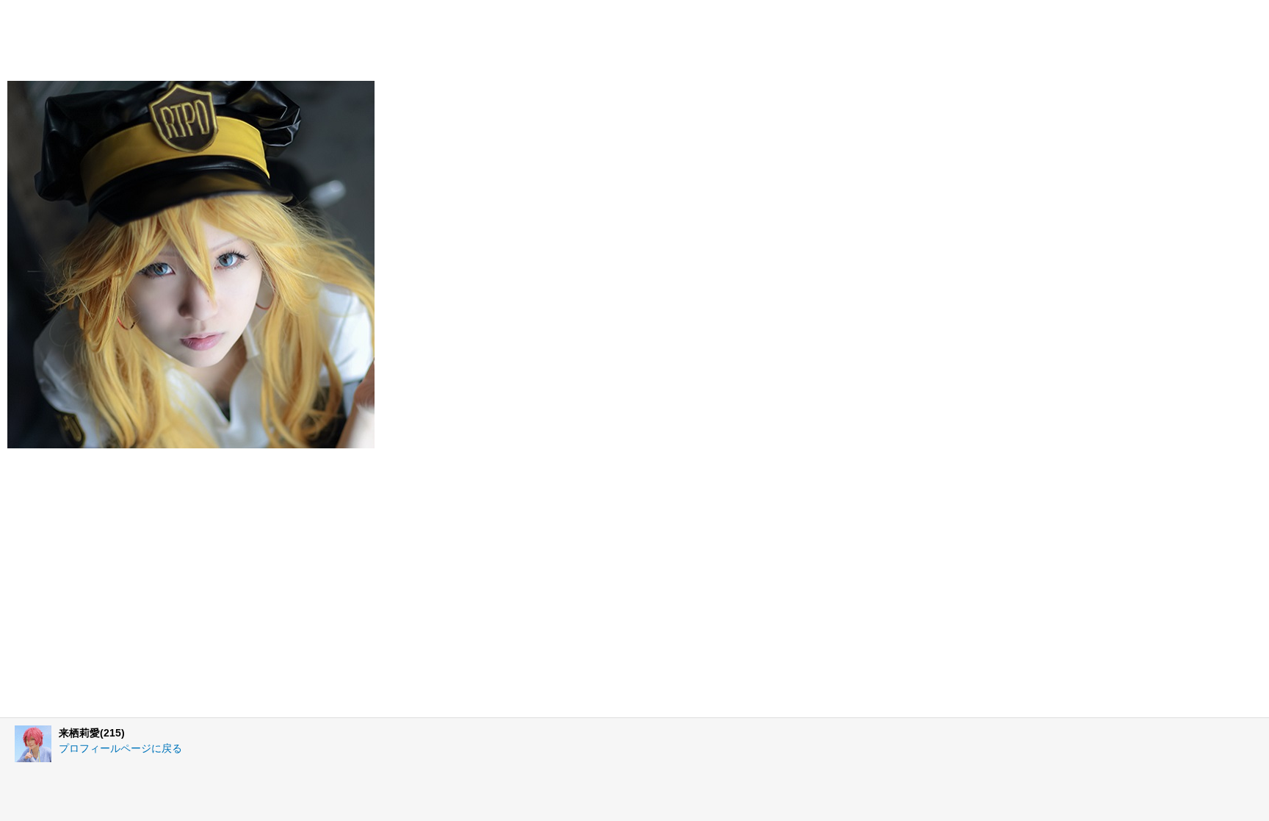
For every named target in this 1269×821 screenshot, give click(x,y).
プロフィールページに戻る (120, 748)
